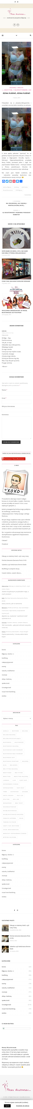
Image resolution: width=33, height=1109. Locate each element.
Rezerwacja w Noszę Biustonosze (14, 459)
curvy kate (23, 780)
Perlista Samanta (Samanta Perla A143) (14, 560)
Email (4, 398)
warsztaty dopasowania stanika (14, 833)
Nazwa (4, 390)
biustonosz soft (9, 757)
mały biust (19, 803)
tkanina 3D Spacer (9, 822)
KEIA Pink (6, 799)
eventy (4, 666)
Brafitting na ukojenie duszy (10, 569)
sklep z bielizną (6, 679)
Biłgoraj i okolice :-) (8, 654)
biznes (4, 650)
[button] (13, 1105)
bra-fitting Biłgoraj (10, 769)
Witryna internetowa (8, 406)
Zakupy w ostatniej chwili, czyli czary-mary (15, 556)
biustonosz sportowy (11, 761)
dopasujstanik (8, 788)
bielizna (25, 731)
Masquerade (7, 803)
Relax (21, 818)
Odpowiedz (5, 335)
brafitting (8, 90)
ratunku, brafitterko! (8, 671)
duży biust (20, 788)
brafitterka (7, 772)
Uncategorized (6, 687)
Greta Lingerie (8, 795)
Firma (5, 791)
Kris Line (16, 799)
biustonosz (7, 742)
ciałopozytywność (20, 90)
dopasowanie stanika (10, 784)
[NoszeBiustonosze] (16, 12)
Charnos (6, 780)
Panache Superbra (9, 818)
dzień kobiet (25, 187)
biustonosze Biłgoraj (11, 746)
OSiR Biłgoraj (19, 190)
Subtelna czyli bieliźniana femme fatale (14, 564)
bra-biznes (14, 765)
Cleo (14, 780)
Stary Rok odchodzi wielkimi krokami (16, 281)
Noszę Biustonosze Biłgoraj (13, 814)
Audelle (6, 731)
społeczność (6, 683)
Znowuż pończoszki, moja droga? (17, 631)
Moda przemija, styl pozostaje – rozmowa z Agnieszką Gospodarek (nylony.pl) (15, 610)
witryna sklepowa (9, 837)
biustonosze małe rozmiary (13, 753)
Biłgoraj (25, 761)
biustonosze (19, 742)
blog (5, 765)
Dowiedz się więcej (22, 1106)
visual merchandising (8, 692)
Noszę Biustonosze (8, 190)
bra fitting (19, 772)
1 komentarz (27, 195)
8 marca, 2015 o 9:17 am (7, 333)
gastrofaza (14, 791)
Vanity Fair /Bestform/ (11, 826)
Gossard (25, 791)
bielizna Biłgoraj (7, 187)
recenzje (4, 675)
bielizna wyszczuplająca (12, 738)
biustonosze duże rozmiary (13, 750)
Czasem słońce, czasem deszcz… (12, 573)
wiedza (4, 696)
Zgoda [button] (7, 1106)
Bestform (15, 731)
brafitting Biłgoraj (21, 776)
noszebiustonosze (9, 807)
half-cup (20, 795)
